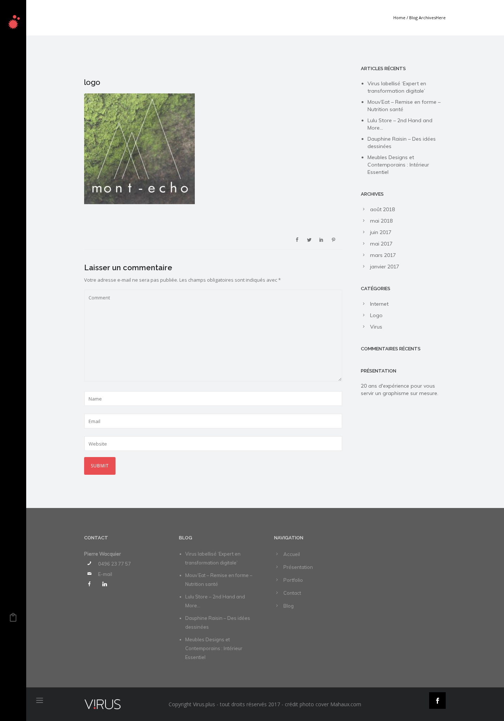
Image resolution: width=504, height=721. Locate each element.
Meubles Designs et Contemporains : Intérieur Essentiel (398, 164)
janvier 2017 (384, 266)
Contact (292, 593)
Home (399, 17)
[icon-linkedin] (104, 584)
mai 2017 (381, 243)
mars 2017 (383, 255)
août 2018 (382, 209)
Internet (379, 304)
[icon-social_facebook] (437, 700)
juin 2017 (380, 232)
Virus (376, 326)
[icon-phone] (91, 563)
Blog (288, 606)
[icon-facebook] (91, 584)
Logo (376, 315)
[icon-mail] (91, 574)
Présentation (298, 567)
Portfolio (293, 580)
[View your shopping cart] (13, 619)
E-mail (105, 574)
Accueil (291, 554)
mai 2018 (381, 220)
